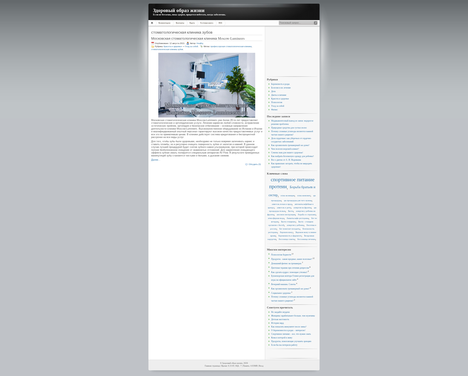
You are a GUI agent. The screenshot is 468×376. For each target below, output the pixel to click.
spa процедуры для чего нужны (298, 200)
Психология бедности (281, 254)
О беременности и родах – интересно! (288, 330)
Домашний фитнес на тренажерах (286, 263)
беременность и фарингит (289, 235)
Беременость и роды (280, 83)
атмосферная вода (276, 218)
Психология (276, 102)
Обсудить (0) (255, 164)
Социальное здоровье (281, 292)
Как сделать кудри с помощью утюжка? (289, 272)
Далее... (155, 159)
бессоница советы (287, 239)
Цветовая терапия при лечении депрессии (290, 267)
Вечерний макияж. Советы (283, 284)
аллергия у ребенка (295, 225)
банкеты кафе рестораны (297, 218)
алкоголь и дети (284, 207)
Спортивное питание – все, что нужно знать (291, 333)
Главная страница (212, 366)
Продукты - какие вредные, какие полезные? (291, 258)
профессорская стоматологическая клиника (231, 46)
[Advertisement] (292, 51)
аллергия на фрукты (302, 207)
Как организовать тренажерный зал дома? (290, 145)
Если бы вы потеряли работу (284, 344)
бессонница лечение (306, 239)
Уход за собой (191, 46)
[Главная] (152, 23)
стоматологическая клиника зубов (167, 49)
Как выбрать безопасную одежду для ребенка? (292, 156)
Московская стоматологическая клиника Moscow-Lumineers (198, 38)
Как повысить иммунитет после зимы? (288, 326)
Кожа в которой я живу (281, 337)
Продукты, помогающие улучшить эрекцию (291, 341)
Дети (273, 91)
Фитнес (274, 109)
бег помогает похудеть (289, 228)
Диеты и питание (278, 94)
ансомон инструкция (286, 214)
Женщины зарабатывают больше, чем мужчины (293, 315)
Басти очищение (288, 221)
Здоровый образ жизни (179, 10)
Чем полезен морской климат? (285, 148)
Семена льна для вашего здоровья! (287, 152)
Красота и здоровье (173, 46)
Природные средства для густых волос (289, 127)
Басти (290, 211)
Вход (261, 366)
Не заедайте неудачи (280, 311)
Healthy (200, 43)
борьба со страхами (307, 214)
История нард (277, 322)
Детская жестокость (280, 319)
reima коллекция (287, 195)
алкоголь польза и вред (282, 204)
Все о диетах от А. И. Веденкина (286, 159)
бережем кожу (286, 232)
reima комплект (303, 195)
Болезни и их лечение (281, 87)
